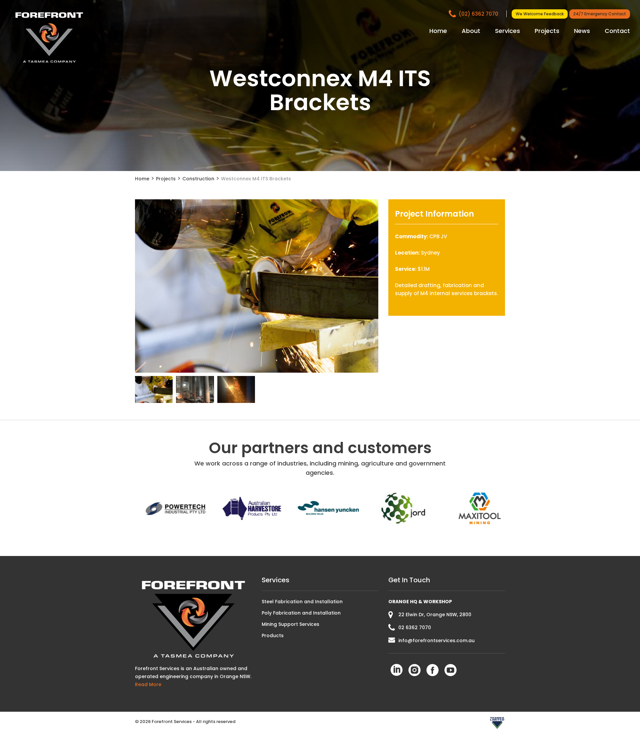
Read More (148, 684)
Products (273, 635)
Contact (617, 31)
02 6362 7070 (414, 627)
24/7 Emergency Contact (599, 14)
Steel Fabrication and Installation (302, 601)
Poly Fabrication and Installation (301, 613)
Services (507, 31)
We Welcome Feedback (540, 14)
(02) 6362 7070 (479, 13)
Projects (547, 31)
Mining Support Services (290, 624)
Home (438, 31)
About (471, 31)
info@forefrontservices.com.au (436, 640)
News (582, 31)
